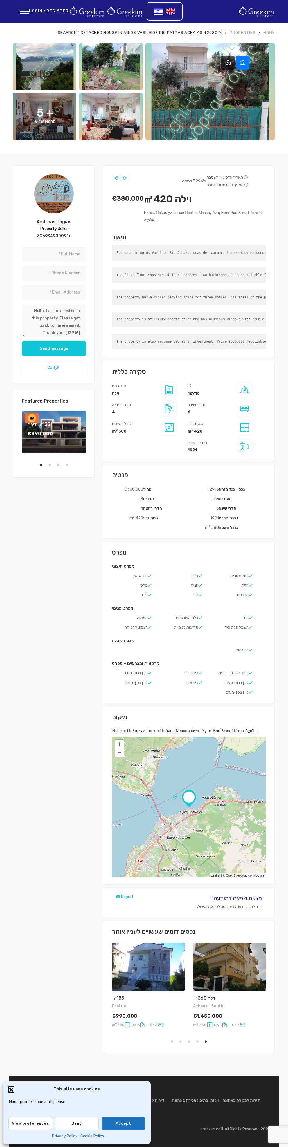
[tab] (242, 63)
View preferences (30, 1123)
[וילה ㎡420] (54, 193)
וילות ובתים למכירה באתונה (195, 1100)
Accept (123, 1123)
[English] (171, 11)
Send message (54, 348)
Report (127, 897)
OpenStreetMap (237, 875)
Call (51, 367)
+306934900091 (54, 236)
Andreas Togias (54, 221)
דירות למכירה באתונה (241, 1100)
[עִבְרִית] (158, 11)
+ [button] (119, 744)
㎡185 (118, 998)
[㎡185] (148, 967)
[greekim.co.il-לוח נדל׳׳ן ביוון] (256, 11)
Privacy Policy (65, 1136)
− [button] (119, 752)
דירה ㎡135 (39, 424)
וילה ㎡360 (204, 998)
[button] (11, 1089)
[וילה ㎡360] (229, 967)
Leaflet (215, 875)
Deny (76, 1123)
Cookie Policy (92, 1136)
